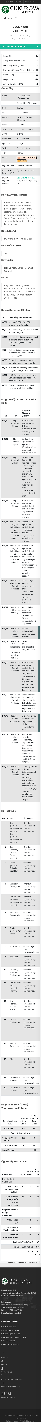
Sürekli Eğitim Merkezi (11, 1334)
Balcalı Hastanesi (10, 1327)
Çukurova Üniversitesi (14, 2)
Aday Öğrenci (30, 2)
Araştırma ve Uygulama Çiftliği (14, 1337)
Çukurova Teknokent (11, 1344)
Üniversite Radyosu (11, 1330)
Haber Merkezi (9, 1341)
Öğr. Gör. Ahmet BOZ (26, 178)
